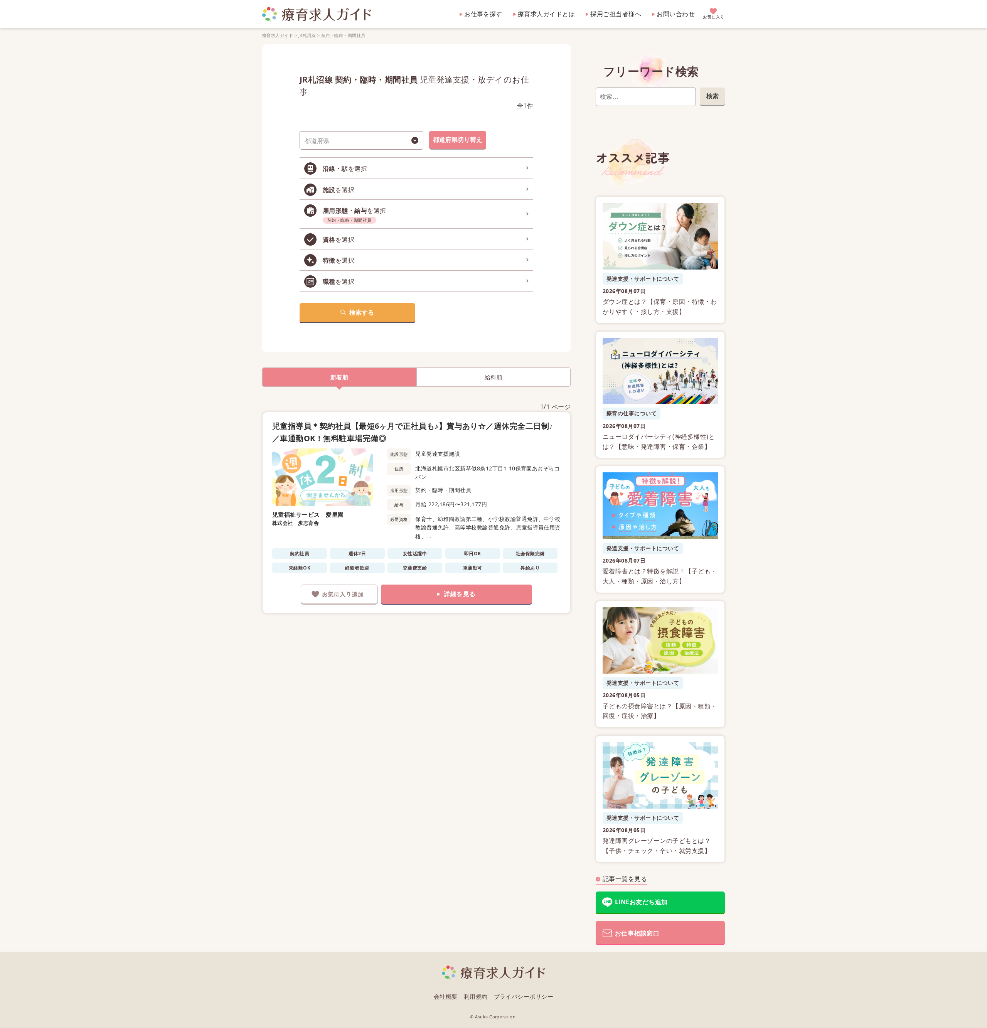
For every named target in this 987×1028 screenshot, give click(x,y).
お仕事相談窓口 (637, 933)
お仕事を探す (483, 14)
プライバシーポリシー (524, 996)
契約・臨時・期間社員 (343, 35)
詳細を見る (459, 594)
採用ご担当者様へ (615, 14)
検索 (712, 96)
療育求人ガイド (277, 35)
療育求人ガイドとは (546, 14)
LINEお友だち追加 (641, 902)
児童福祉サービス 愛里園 (308, 514)
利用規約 (476, 996)
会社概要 (446, 996)
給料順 (493, 377)
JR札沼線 (307, 35)
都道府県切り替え (457, 139)
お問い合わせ (676, 14)
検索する (361, 312)
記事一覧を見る (625, 879)
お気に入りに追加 (339, 594)
